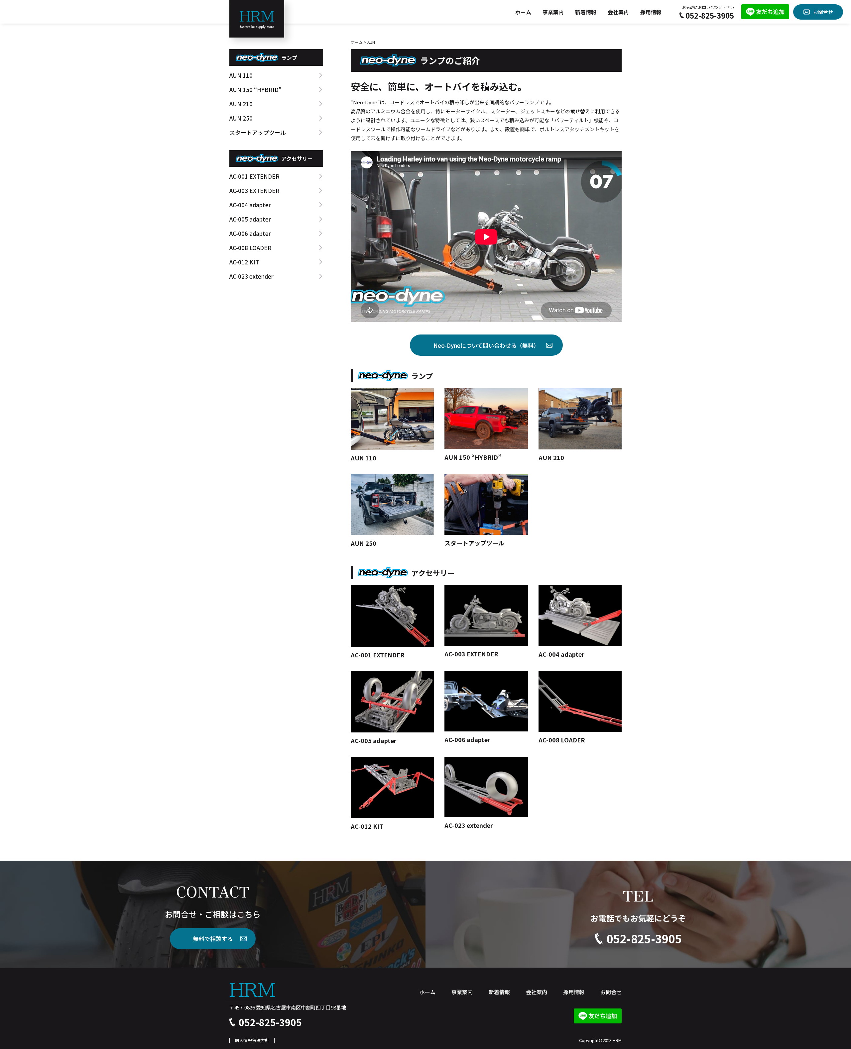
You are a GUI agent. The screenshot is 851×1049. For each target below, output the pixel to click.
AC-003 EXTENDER (254, 190)
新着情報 (585, 12)
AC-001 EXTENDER (254, 176)
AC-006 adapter (250, 233)
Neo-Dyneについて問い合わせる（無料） (486, 345)
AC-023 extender (251, 276)
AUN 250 (241, 118)
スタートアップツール (257, 132)
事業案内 (553, 12)
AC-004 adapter (250, 205)
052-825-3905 (709, 15)
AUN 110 (241, 75)
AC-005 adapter (250, 219)
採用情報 (651, 12)
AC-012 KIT (244, 262)
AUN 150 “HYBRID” (255, 89)
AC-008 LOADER (250, 247)
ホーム (523, 12)
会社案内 (618, 12)
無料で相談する (213, 938)
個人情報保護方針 (252, 1040)
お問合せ (823, 11)
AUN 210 (241, 104)
